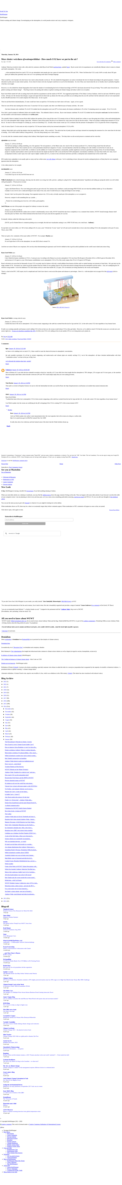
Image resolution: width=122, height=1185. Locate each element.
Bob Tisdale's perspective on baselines (15, 758)
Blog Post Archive (12, 1138)
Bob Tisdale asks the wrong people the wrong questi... (20, 877)
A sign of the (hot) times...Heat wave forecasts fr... (19, 836)
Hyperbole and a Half (9, 1103)
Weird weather (9, 863)
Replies (10, 410)
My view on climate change (11, 1066)
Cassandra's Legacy (9, 1016)
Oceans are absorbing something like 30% (23, 331)
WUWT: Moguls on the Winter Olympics (16, 769)
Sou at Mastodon (6, 472)
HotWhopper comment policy (20, 460)
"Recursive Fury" (18, 647)
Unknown (9, 370)
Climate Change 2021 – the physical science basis (17, 1030)
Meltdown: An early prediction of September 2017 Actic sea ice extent (22, 1086)
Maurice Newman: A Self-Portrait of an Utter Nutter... (20, 822)
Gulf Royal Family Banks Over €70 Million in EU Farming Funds (21, 961)
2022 (5, 684)
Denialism (6, 1154)
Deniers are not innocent (8, 663)
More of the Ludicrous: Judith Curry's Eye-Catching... (20, 872)
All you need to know (13, 1156)
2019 (5, 692)
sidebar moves (47, 495)
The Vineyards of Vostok (10, 1099)
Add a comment (117, 61)
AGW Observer (8, 1110)
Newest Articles (7, 484)
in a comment (95, 605)
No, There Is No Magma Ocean (12, 1080)
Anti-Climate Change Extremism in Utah (15, 1078)
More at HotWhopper (10, 1159)
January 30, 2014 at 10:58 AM (20, 370)
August (7, 720)
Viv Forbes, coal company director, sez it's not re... (19, 789)
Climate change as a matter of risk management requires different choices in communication (29, 1067)
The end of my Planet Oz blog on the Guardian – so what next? (20, 1061)
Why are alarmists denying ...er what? (15, 841)
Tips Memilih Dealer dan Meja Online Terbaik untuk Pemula (20, 973)
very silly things (50, 159)
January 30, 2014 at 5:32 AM (17, 348)
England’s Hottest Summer (10, 917)
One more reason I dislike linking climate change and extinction (21, 1023)
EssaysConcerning (8, 947)
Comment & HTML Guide (14, 1170)
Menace (5, 1105)
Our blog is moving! (9, 1011)
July (6, 722)
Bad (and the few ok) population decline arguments (17, 967)
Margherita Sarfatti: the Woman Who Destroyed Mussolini (19, 1017)
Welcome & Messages (9, 477)
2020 (5, 690)
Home (61, 464)
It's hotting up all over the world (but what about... (19, 783)
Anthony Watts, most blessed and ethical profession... (20, 894)
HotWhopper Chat (12, 1149)
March (7, 734)
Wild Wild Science (66, 601)
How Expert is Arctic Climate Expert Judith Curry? (19, 744)
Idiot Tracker (7, 1034)
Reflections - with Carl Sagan (13, 880)
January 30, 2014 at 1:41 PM (18, 394)
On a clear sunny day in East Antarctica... (16, 888)
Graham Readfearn (9, 1059)
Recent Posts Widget (114, 510)
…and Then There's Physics (11, 953)
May (6, 728)
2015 (5, 703)
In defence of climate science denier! (11, 655)
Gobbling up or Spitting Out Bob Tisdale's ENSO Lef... (20, 833)
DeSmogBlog (7, 959)
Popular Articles (11, 1141)
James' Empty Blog (9, 997)
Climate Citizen (8, 978)
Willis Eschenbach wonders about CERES (17, 852)
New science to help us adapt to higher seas (15, 1005)
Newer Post (4, 464)
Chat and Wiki (8, 1148)
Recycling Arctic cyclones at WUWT (15, 811)
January (7, 739)
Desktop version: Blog (13, 1146)
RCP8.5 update (7, 954)
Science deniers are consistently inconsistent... (18, 838)
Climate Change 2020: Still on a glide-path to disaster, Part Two (20, 1036)
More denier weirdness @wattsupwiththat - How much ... (21, 753)
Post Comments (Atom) (15, 467)
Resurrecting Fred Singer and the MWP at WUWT (19, 778)
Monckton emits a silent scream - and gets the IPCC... (20, 886)
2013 (5, 898)
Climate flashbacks (12, 1143)
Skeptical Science (8, 909)
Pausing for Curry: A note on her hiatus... (16, 791)
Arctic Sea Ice (7, 1041)
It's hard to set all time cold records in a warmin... (19, 844)
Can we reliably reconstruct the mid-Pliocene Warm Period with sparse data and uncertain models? (30, 998)
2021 (5, 687)
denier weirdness (12, 339)
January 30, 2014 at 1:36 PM (22, 383)
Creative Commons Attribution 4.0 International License (44, 1124)
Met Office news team (9, 1009)
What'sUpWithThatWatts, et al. (12, 940)
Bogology (6, 1053)
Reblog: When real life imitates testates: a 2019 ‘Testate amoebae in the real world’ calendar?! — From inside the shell (36, 1055)
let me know (30, 491)
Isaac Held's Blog (8, 1091)
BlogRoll (9, 1140)
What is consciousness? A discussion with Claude (17, 948)
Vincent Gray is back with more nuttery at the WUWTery (21, 786)
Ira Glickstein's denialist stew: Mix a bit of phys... (19, 827)
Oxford (16, 667)
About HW (7, 1165)
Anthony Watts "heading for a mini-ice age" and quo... (20, 772)
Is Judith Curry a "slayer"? (12, 794)
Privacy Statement (12, 1169)
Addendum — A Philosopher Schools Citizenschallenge (18, 942)
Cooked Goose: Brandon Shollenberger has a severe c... (20, 861)
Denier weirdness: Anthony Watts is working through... (20, 750)
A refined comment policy (12, 805)
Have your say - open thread (13, 764)
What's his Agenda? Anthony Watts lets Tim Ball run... (20, 869)
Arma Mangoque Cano (9, 936)
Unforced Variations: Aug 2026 (12, 929)
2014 (5, 706)
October (7, 714)
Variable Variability (9, 1022)
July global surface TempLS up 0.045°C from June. (17, 923)
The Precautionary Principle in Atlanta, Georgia (18, 742)
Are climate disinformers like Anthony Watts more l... (20, 847)
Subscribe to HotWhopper (14, 516)
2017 (5, 698)
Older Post (118, 464)
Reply (7, 364)
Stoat (4, 934)
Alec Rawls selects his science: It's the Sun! (17, 797)
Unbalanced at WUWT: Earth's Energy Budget (18, 808)
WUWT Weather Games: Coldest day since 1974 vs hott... (21, 883)
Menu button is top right (10, 1172)
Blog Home (10, 1133)
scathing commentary (89, 621)
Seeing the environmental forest (12, 1084)
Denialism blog (5, 643)
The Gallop (8, 814)
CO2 (6, 339)
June (6, 725)
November (8, 711)
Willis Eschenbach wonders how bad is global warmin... (21, 755)
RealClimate (7, 928)
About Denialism (12, 1157)
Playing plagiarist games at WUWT (15, 780)
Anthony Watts (65, 609)
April (6, 731)
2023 (5, 681)
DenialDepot (7, 1097)
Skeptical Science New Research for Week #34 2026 (18, 911)
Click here (4, 460)
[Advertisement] (53, 35)
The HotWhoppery (12, 1164)
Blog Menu (7, 1132)
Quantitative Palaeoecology (11, 1047)
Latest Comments (8, 482)
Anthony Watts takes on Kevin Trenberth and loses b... (20, 816)
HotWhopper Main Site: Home (16, 1161)
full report (109, 271)
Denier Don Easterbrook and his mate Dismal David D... (21, 803)
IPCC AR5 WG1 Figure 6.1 (63, 307)
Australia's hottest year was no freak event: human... (19, 855)
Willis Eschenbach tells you (18, 621)
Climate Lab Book (8, 1028)
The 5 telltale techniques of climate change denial (15, 659)
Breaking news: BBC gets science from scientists (19, 830)
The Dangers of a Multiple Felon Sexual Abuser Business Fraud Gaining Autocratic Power (28, 992)
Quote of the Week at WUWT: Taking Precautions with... (21, 866)
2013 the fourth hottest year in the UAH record (18, 875)
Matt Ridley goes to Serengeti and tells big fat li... (19, 858)
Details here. (75, 457)
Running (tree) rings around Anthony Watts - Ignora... (20, 819)
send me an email (79, 497)
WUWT (29, 339)
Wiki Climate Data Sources (14, 1153)
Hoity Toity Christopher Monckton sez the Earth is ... (20, 825)
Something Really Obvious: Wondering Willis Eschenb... (21, 850)
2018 (5, 695)
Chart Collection (11, 1162)
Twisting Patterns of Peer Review (14, 766)
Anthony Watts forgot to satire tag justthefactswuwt (19, 761)
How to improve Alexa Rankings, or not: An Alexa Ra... (21, 747)
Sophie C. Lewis (8, 972)
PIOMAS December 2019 (10, 1042)
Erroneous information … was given (13, 1048)
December (8, 709)
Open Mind (6, 915)
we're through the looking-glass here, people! (18, 361)
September (8, 717)
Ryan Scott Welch (22, 339)
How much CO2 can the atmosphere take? (17, 775)
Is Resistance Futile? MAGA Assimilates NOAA (16, 986)
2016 (5, 701)
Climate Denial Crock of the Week (13, 984)
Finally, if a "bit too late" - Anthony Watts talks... (18, 800)
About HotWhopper (12, 1167)
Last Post (5, 1074)
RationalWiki (26, 639)
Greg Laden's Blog (9, 1072)
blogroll (27, 503)
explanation (8, 639)
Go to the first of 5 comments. (104, 61)
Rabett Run (6, 965)
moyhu (5, 921)
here (68, 67)
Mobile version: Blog (13, 1145)
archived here (57, 67)
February (8, 736)
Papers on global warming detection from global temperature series (22, 1111)
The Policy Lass (8, 990)
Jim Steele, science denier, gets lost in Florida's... (18, 891)
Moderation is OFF (8, 479)
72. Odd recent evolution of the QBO (13, 1092)
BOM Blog (6, 1003)
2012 (5, 901)
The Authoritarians (16, 651)
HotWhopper (3, 14)
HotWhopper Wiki (12, 1151)
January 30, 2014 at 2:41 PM (22, 413)
